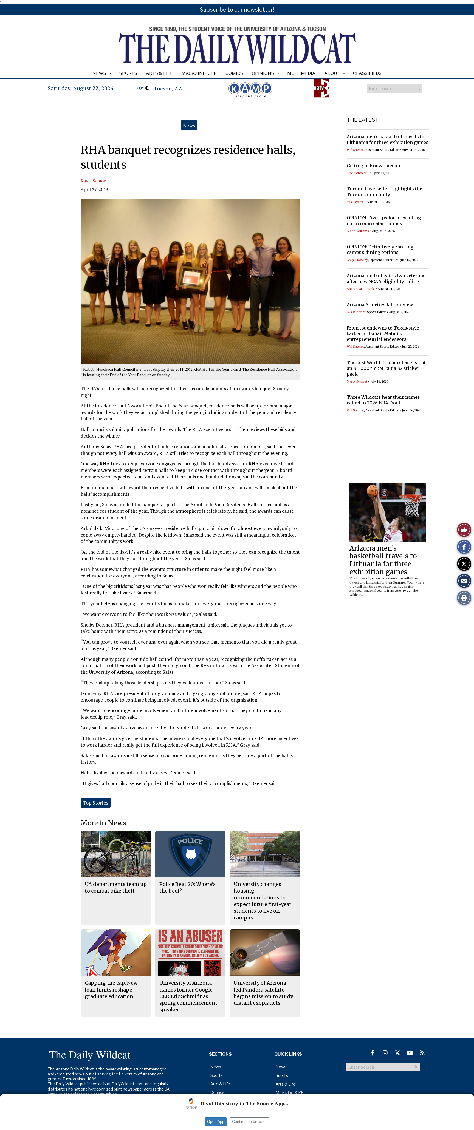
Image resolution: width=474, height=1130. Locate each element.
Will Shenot (355, 150)
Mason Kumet (357, 381)
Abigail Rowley (357, 260)
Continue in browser (249, 1121)
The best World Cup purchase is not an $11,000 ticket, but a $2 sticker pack (386, 368)
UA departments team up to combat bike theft (116, 887)
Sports (128, 73)
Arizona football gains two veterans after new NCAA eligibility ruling (386, 278)
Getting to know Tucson (373, 165)
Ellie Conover (356, 173)
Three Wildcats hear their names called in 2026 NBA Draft (383, 400)
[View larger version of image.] (190, 281)
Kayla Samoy (93, 181)
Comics (234, 73)
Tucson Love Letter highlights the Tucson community (384, 191)
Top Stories (95, 802)
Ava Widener (356, 312)
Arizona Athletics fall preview (380, 304)
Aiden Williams (358, 231)
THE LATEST (363, 120)
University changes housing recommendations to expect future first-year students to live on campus (262, 901)
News (99, 73)
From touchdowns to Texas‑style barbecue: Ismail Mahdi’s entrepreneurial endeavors (383, 333)
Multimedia (301, 73)
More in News (103, 823)
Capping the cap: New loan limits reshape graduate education (111, 989)
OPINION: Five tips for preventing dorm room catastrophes (384, 220)
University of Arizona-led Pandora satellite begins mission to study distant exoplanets (263, 993)
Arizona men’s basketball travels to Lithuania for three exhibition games (387, 139)
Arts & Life (159, 73)
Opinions (263, 73)
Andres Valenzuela (361, 289)
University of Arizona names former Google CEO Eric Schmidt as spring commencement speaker (188, 996)
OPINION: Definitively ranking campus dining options (380, 249)
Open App (215, 1121)
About (332, 73)
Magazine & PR (199, 73)
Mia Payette (355, 202)
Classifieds (367, 73)
